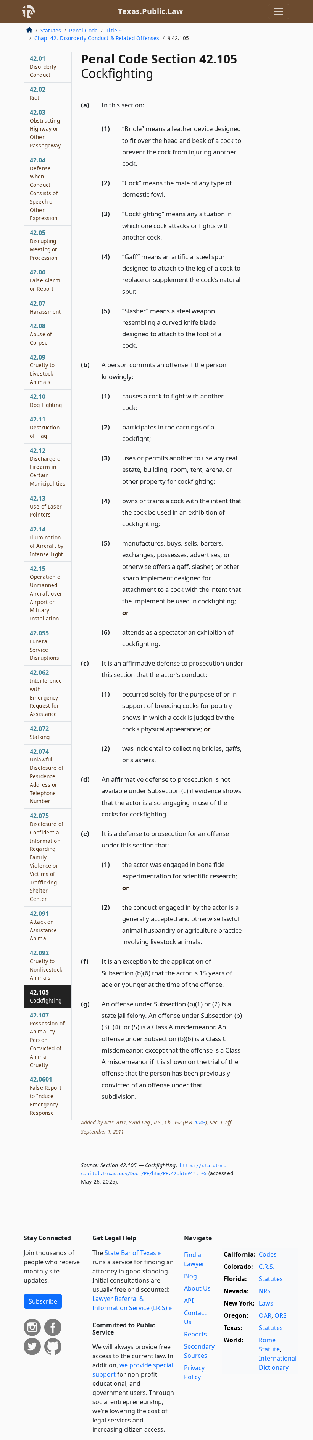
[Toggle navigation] (278, 11)
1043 (200, 1122)
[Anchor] (148, 104)
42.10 (46, 400)
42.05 (44, 244)
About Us (197, 1288)
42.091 (43, 925)
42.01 (43, 66)
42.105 (45, 996)
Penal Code (83, 30)
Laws (266, 1303)
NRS (265, 1291)
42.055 (44, 645)
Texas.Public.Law (150, 11)
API (189, 1300)
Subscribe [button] (43, 1301)
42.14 (46, 541)
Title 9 (114, 30)
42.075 (46, 857)
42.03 (45, 128)
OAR (265, 1315)
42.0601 (45, 1095)
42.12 (47, 466)
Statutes (50, 30)
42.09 (42, 369)
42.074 (46, 776)
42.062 (46, 693)
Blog (190, 1276)
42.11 (45, 427)
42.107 (47, 1040)
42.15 (46, 593)
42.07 (45, 307)
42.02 (37, 93)
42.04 (44, 189)
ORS (280, 1315)
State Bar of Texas (130, 1253)
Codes (268, 1254)
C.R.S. (266, 1266)
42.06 (45, 280)
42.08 (41, 334)
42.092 (46, 965)
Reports (195, 1334)
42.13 (46, 506)
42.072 (40, 732)
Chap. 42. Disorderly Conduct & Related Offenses (97, 38)
